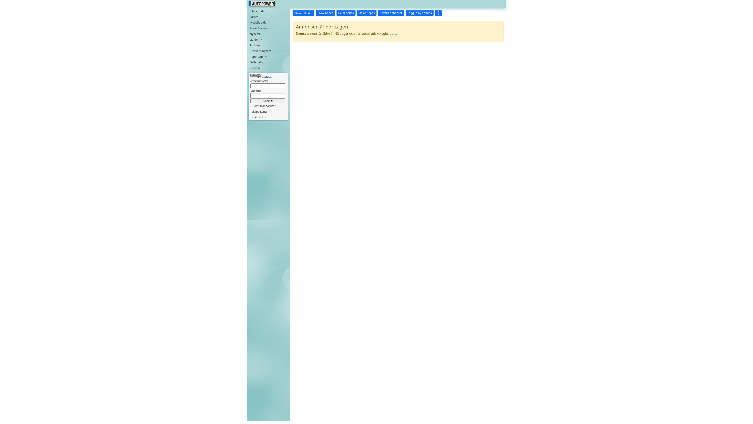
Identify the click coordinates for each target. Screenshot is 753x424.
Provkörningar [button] (259, 51)
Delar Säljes (346, 13)
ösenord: (255, 90)
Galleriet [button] (255, 62)
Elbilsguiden (258, 11)
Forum (254, 17)
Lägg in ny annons (419, 13)
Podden (255, 45)
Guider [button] (255, 39)
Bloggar (255, 68)
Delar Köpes (367, 13)
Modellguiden (259, 22)
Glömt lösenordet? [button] (264, 106)
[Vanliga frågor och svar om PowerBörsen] (438, 13)
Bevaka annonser (391, 13)
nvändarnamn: (259, 81)
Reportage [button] (257, 56)
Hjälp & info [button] (259, 117)
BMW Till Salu (303, 13)
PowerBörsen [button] (258, 28)
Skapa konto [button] (259, 111)
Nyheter (255, 34)
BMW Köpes (325, 13)
